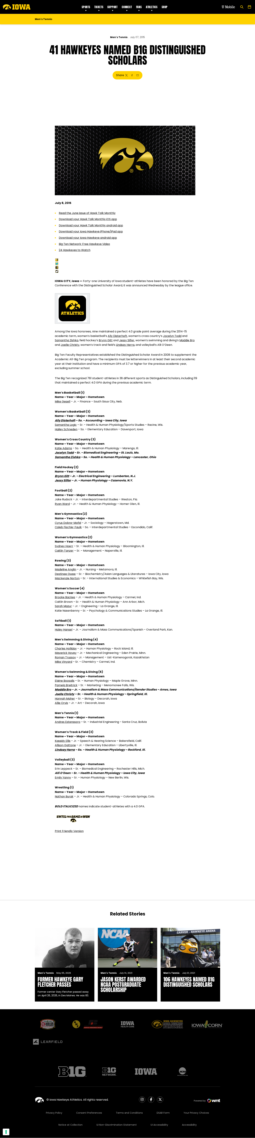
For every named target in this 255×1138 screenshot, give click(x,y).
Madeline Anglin (65, 569)
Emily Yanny (63, 778)
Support (112, 7)
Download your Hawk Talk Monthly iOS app (88, 219)
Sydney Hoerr (64, 546)
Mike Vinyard (63, 662)
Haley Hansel (63, 630)
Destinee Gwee (65, 574)
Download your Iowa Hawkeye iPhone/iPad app (91, 231)
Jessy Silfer (126, 340)
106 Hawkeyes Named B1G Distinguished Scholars (189, 981)
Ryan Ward (62, 504)
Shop (165, 7)
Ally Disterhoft (117, 336)
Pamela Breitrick (66, 685)
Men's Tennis (119, 37)
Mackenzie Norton (67, 578)
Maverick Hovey (65, 653)
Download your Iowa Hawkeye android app (88, 238)
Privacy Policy (54, 1113)
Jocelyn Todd (172, 336)
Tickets (98, 7)
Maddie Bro (187, 340)
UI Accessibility (159, 1125)
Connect (127, 7)
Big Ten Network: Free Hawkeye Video (84, 244)
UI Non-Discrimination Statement (116, 1125)
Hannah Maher (65, 699)
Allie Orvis (61, 703)
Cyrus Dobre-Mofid (68, 523)
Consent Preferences (89, 1113)
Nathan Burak (64, 796)
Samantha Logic (66, 425)
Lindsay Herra (125, 345)
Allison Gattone (65, 745)
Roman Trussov (65, 657)
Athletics (152, 7)
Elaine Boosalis (64, 681)
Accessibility (189, 1125)
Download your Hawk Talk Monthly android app (91, 225)
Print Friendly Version (69, 831)
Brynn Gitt (106, 340)
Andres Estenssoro (67, 722)
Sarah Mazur (63, 606)
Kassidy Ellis (62, 741)
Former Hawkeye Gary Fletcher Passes (60, 981)
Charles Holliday (66, 649)
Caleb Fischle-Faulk (68, 527)
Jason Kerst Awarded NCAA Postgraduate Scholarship (123, 984)
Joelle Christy (70, 345)
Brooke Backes (65, 597)
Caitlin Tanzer (64, 551)
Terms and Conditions (129, 1113)
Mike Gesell (62, 401)
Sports (86, 7)
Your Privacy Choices (196, 1113)
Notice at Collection (70, 1125)
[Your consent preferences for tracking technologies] (6, 1132)
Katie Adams (63, 448)
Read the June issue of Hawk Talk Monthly (87, 213)
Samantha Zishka (66, 340)
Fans (139, 7)
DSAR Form (163, 1113)
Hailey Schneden (66, 429)
